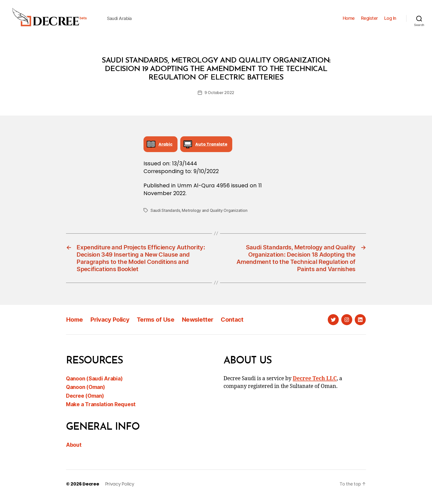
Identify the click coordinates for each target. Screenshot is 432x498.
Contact (232, 319)
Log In (390, 18)
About (74, 445)
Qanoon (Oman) (85, 387)
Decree (90, 484)
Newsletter (197, 319)
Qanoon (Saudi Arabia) (94, 378)
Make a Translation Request (101, 404)
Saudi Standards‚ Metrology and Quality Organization (198, 210)
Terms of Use (155, 319)
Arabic (165, 144)
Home (349, 18)
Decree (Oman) (85, 396)
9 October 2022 (219, 92)
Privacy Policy (109, 319)
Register (369, 18)
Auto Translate (211, 144)
